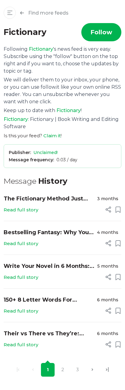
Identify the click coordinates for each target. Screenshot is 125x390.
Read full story (21, 210)
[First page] (18, 370)
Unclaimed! (45, 152)
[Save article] (118, 209)
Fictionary (41, 49)
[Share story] (108, 209)
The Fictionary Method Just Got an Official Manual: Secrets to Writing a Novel (48, 199)
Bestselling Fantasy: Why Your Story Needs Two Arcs (47, 233)
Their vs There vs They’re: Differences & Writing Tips (42, 334)
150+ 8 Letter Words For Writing (38, 300)
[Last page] (107, 370)
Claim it (52, 136)
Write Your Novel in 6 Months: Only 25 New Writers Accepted (48, 266)
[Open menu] (10, 13)
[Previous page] (33, 370)
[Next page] (92, 370)
